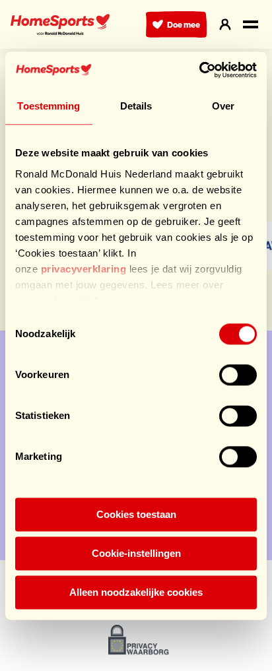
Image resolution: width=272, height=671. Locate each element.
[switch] (238, 374)
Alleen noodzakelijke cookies (136, 592)
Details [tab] (136, 106)
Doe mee (183, 25)
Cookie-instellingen (136, 553)
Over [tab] (223, 106)
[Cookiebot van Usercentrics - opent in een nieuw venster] (199, 70)
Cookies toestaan (136, 514)
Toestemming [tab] (48, 106)
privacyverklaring (84, 268)
